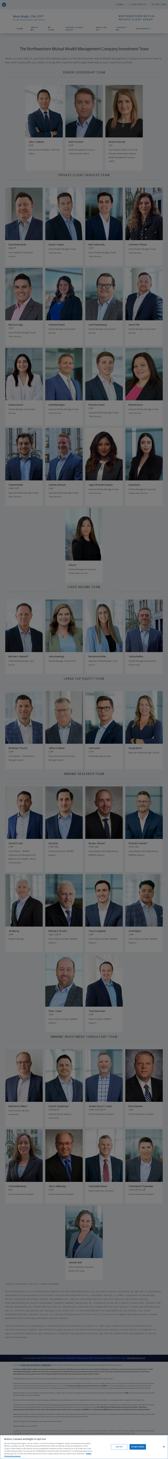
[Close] (164, 1447)
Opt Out (119, 1447)
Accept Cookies (137, 1447)
